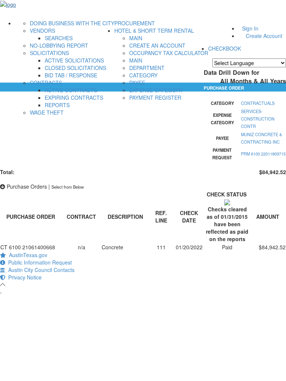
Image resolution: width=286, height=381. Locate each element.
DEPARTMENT (147, 67)
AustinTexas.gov (26, 255)
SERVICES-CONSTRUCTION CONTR (257, 118)
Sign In (250, 28)
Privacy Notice (23, 277)
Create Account (264, 35)
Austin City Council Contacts (39, 269)
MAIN (135, 38)
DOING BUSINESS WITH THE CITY (72, 23)
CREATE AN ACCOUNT (157, 45)
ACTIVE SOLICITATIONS (74, 60)
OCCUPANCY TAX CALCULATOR (168, 53)
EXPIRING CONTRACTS (74, 97)
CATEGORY (143, 75)
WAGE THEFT (47, 112)
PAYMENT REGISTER (155, 97)
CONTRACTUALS (257, 103)
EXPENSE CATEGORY (156, 90)
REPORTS (57, 105)
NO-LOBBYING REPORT (59, 45)
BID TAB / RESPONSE (71, 75)
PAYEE (137, 82)
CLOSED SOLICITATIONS (75, 67)
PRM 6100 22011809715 (263, 154)
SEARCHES (59, 38)
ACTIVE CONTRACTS (71, 90)
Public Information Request (38, 262)
